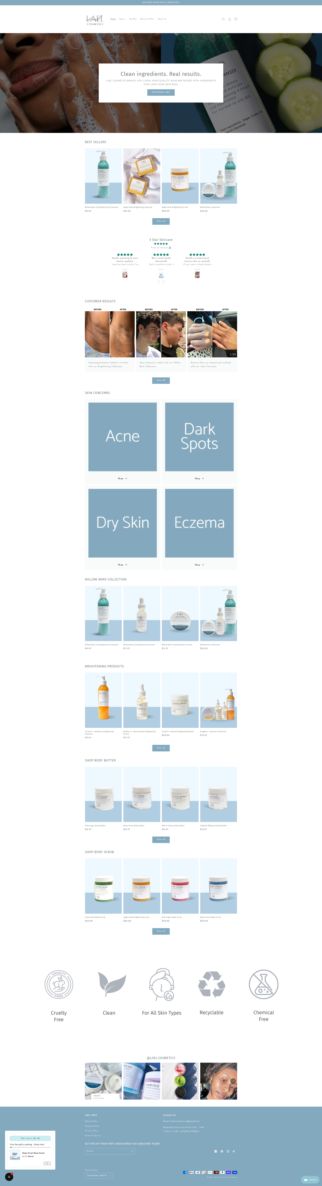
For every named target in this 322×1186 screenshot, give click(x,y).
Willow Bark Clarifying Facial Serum (139, 645)
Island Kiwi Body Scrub (95, 917)
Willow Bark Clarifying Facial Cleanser (102, 207)
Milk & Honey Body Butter (173, 826)
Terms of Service (93, 1136)
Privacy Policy (91, 1131)
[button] (123, 19)
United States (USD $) (97, 1176)
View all (161, 221)
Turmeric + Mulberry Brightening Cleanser (99, 732)
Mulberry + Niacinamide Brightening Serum (139, 732)
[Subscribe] (132, 1151)
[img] (161, 244)
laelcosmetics (217, 1177)
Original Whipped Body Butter (213, 826)
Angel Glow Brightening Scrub (175, 207)
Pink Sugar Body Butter (95, 826)
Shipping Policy (92, 1126)
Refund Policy (91, 1121)
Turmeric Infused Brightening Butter (178, 731)
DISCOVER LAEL (161, 92)
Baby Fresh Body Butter (134, 826)
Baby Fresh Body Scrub (210, 917)
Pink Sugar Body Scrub (172, 917)
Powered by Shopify (230, 1177)
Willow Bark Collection (210, 207)
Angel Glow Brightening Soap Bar (137, 207)
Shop (120, 479)
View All (161, 380)
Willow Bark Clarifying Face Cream (177, 645)
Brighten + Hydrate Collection (213, 731)
